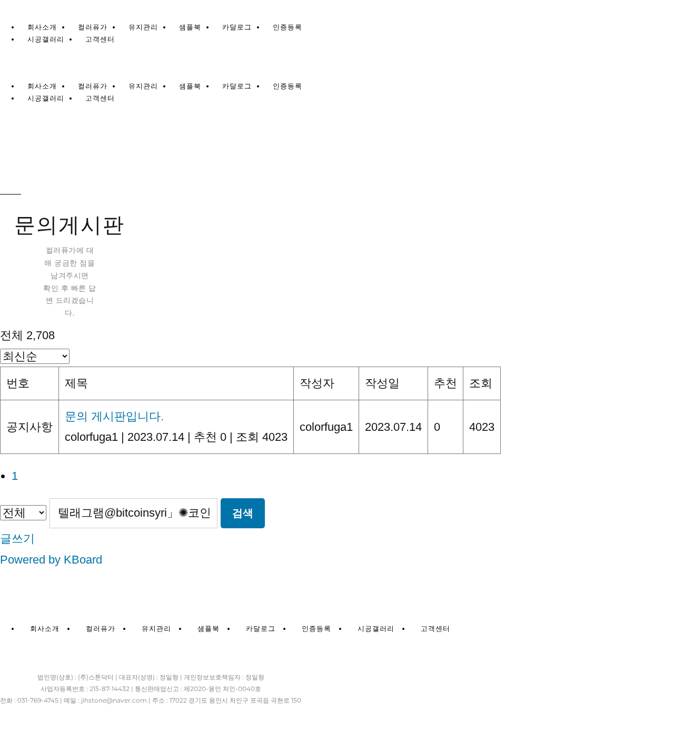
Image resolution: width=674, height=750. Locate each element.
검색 (242, 513)
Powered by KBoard (51, 559)
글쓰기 (17, 538)
